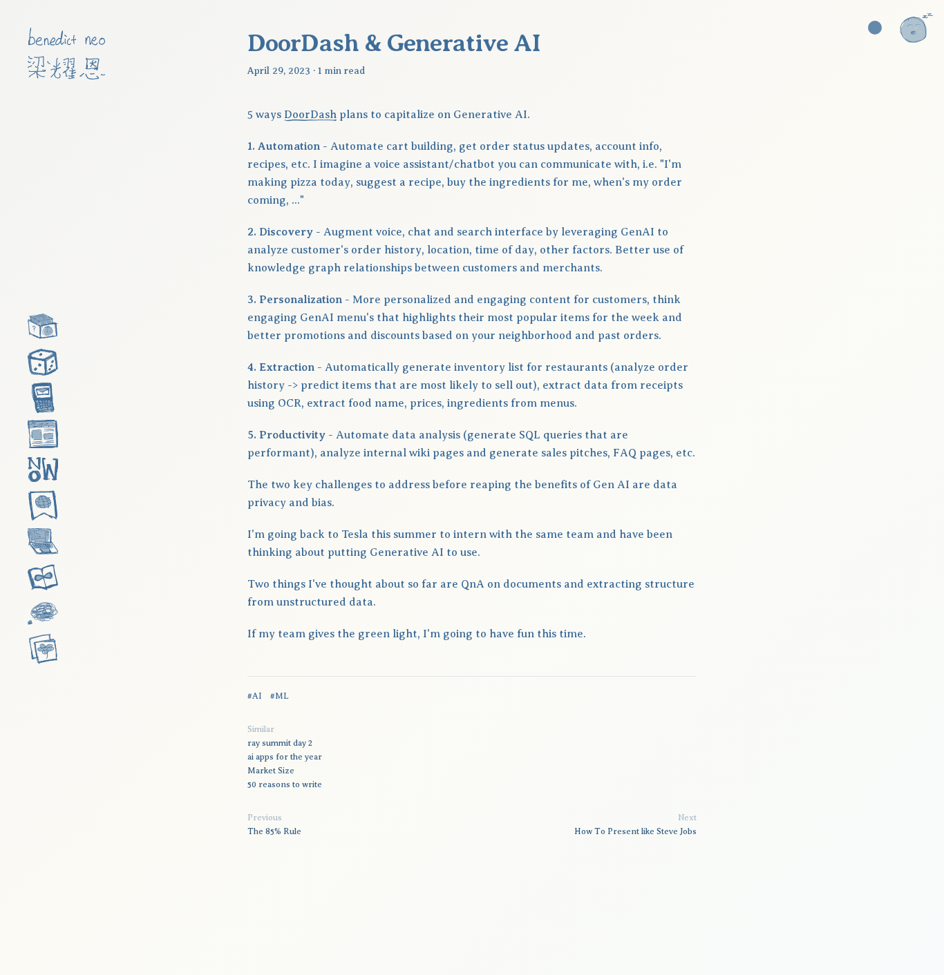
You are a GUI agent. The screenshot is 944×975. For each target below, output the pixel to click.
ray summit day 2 (279, 743)
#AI (254, 696)
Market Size (270, 770)
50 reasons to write (284, 784)
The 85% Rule (274, 831)
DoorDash (310, 114)
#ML (279, 696)
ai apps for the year (284, 757)
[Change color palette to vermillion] (874, 27)
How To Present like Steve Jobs (635, 831)
